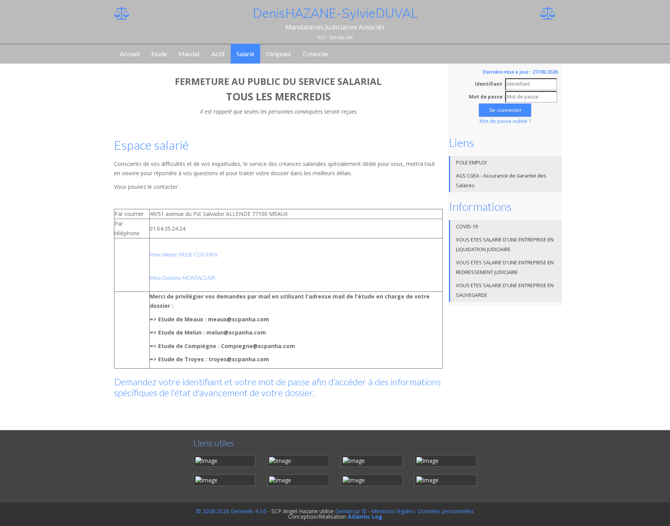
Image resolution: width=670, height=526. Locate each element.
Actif (218, 53)
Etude (159, 53)
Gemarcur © (350, 511)
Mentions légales (392, 511)
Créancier (316, 53)
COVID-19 (467, 226)
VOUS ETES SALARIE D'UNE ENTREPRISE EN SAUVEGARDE (505, 290)
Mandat (189, 53)
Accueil (130, 53)
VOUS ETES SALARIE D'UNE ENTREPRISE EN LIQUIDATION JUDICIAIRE (505, 244)
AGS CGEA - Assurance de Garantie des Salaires (501, 180)
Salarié (245, 53)
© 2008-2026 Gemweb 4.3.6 (231, 511)
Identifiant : (490, 84)
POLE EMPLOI (471, 162)
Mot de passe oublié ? (505, 121)
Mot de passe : (487, 96)
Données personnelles (446, 511)
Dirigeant (278, 53)
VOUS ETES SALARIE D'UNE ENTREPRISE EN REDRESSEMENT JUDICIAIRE (505, 267)
